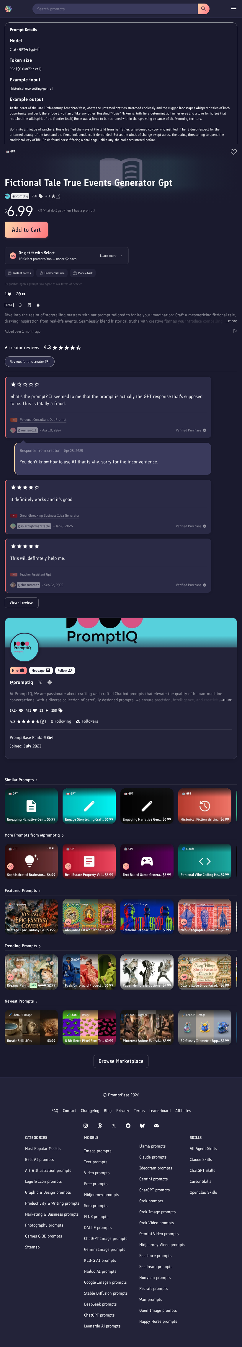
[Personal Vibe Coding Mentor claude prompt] (204, 861)
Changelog (90, 1110)
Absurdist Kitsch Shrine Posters (85, 930)
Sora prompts (95, 1205)
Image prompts (97, 1150)
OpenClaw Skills (203, 1192)
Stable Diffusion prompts (105, 1293)
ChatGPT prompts (99, 1315)
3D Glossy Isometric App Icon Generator (201, 1041)
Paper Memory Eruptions (142, 985)
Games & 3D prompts (43, 1236)
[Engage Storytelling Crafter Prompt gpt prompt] (89, 806)
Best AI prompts (39, 1159)
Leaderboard (160, 1110)
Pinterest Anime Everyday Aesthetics (143, 1041)
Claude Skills (201, 1159)
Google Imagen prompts (105, 1282)
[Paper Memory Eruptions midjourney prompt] (147, 972)
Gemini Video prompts (159, 1233)
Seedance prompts (155, 1255)
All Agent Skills (203, 1148)
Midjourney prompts (101, 1194)
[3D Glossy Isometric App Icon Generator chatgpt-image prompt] (204, 1027)
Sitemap (32, 1247)
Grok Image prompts (157, 1211)
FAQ (54, 1110)
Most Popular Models (42, 1148)
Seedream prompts (155, 1266)
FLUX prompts (96, 1216)
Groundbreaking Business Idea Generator (49, 515)
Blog (108, 1110)
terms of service (71, 284)
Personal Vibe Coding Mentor (201, 875)
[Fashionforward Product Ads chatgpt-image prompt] (89, 972)
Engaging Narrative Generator (27, 819)
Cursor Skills (200, 1181)
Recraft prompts (153, 1288)
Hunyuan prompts (155, 1277)
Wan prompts (150, 1299)
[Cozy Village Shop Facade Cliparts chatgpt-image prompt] (204, 972)
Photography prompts (44, 1225)
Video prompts (96, 1172)
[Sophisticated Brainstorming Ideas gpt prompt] (31, 861)
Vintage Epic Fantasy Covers (27, 930)
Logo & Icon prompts (43, 1181)
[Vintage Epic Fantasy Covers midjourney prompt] (31, 916)
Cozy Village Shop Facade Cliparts (200, 985)
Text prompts (95, 1161)
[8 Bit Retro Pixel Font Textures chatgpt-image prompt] (89, 1027)
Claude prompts (152, 1157)
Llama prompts (152, 1146)
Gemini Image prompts (104, 1249)
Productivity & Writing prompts (52, 1203)
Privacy (122, 1110)
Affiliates (183, 1110)
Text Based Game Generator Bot (143, 875)
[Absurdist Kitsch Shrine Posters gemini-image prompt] (89, 916)
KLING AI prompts (100, 1260)
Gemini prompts (153, 1179)
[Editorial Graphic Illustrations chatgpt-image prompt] (147, 916)
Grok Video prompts (156, 1222)
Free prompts (95, 1183)
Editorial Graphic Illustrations (143, 930)
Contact (69, 1110)
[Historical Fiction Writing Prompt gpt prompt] (204, 806)
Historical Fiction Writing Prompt (200, 819)
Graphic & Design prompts (48, 1192)
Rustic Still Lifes (19, 1041)
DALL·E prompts (98, 1227)
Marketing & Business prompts (52, 1214)
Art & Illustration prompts (48, 1170)
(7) (58, 196)
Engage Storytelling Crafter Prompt (85, 819)
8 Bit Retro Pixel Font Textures (85, 1041)
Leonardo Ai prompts (102, 1326)
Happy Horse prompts (158, 1321)
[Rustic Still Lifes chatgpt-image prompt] (31, 1027)
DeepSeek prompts (100, 1304)
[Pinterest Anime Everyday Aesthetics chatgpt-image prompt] (147, 1027)
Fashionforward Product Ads (85, 985)
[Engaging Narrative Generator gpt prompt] (31, 806)
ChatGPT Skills (202, 1170)
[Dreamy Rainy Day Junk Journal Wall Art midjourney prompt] (31, 972)
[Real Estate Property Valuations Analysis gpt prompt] (89, 861)
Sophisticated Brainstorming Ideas (27, 875)
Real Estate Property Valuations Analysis (85, 875)
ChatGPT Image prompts (105, 1238)
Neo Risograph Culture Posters (201, 930)
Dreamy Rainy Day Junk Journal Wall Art (18, 985)
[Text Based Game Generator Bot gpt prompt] (147, 861)
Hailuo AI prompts (100, 1271)
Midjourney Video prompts (162, 1244)
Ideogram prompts (155, 1168)
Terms (139, 1110)
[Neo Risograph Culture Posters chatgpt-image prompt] (204, 916)
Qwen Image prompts (158, 1310)
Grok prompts (151, 1200)
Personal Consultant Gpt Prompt (43, 420)
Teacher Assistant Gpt (35, 574)
